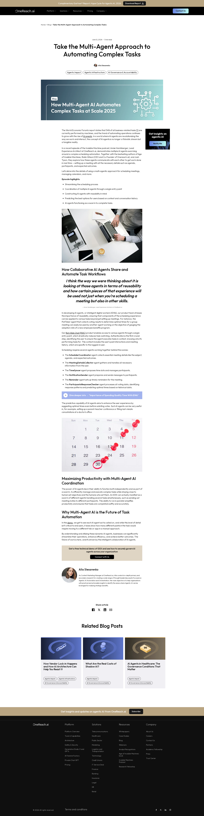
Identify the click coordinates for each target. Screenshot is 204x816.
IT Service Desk (98, 765)
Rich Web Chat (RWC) (76, 333)
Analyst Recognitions (127, 749)
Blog (49, 25)
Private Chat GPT (72, 760)
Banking (95, 774)
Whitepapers (124, 731)
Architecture (69, 740)
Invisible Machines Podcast (126, 761)
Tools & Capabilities (72, 736)
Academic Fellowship (154, 749)
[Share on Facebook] (93, 610)
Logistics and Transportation (98, 750)
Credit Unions (97, 760)
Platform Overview (72, 731)
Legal (94, 783)
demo (70, 522)
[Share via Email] (110, 610)
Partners (149, 745)
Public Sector (97, 740)
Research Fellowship (127, 767)
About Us (149, 731)
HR (93, 787)
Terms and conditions (76, 809)
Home (43, 25)
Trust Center (151, 758)
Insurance (95, 778)
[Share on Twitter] (99, 610)
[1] (137, 130)
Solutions (63, 11)
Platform (50, 11)
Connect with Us (102, 557)
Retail (94, 791)
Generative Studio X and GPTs (74, 750)
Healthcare (96, 736)
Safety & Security (71, 745)
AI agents (87, 136)
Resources (77, 11)
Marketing (96, 745)
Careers (149, 736)
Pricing (90, 11)
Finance (95, 769)
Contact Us (181, 11)
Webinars (123, 745)
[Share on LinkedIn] (105, 610)
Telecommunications (100, 731)
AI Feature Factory (72, 756)
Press (148, 754)
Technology (96, 756)
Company (101, 11)
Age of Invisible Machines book (129, 755)
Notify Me (157, 143)
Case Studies (124, 736)
